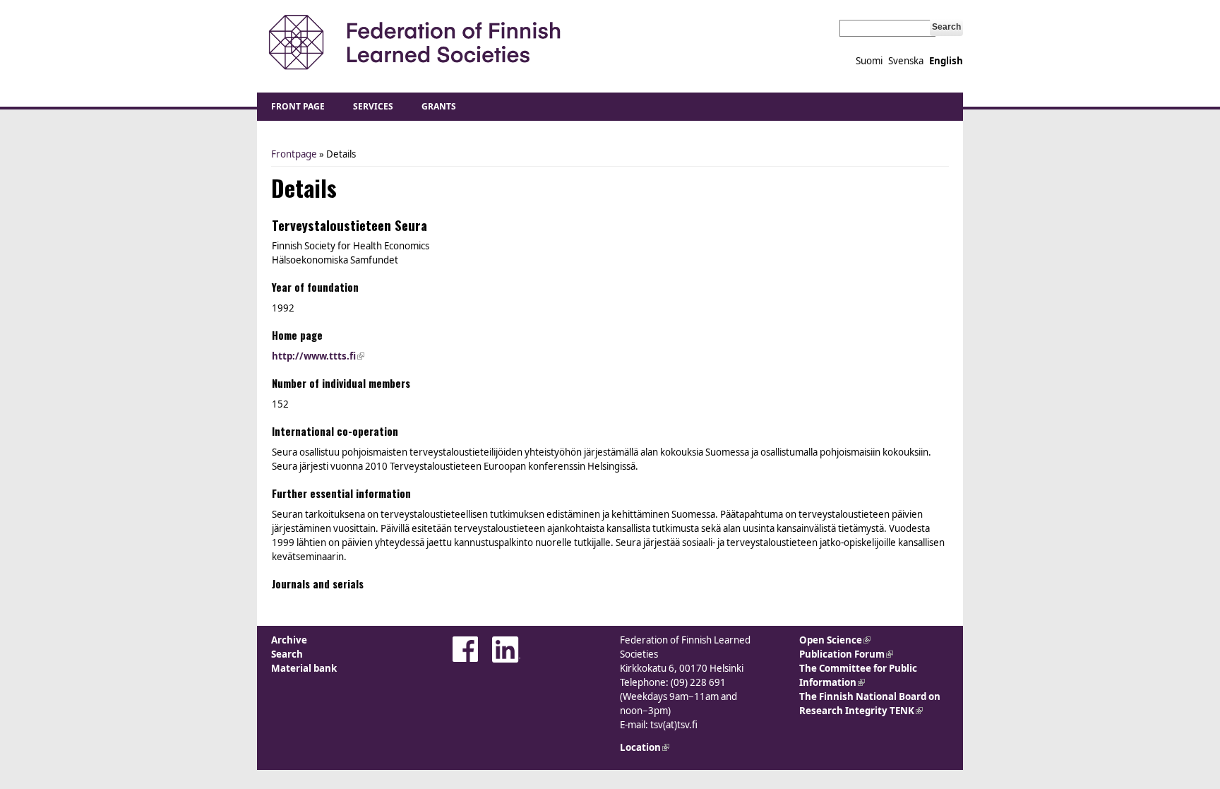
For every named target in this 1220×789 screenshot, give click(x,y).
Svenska (905, 60)
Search (287, 654)
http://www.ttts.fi (318, 356)
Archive (289, 640)
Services (373, 106)
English (946, 60)
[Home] (414, 43)
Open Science (835, 640)
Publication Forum (846, 654)
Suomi (869, 60)
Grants (438, 106)
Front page (298, 106)
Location (644, 747)
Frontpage (294, 154)
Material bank (304, 668)
